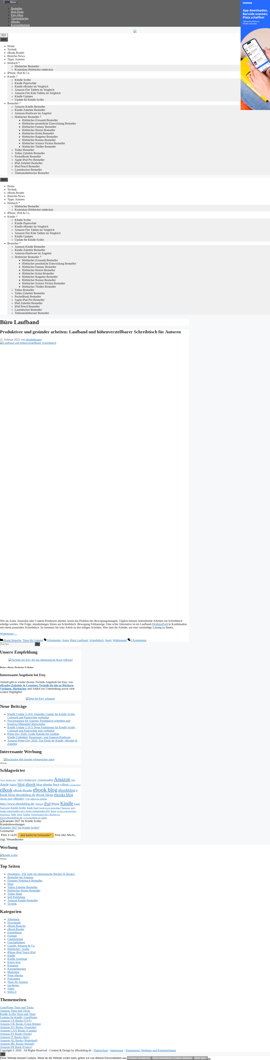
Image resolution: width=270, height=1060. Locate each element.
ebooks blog (63, 795)
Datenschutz (101, 1050)
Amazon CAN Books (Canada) (18, 1030)
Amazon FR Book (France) (16, 1047)
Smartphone (5, 814)
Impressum (116, 1050)
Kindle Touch (33, 808)
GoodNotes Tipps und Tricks (17, 1007)
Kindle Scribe (18, 807)
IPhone (55, 804)
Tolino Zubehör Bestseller (30, 153)
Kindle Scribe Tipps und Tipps (17, 1014)
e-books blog (75, 785)
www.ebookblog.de (11, 817)
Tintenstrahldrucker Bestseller (32, 173)
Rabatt (53, 811)
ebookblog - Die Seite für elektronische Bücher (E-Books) (41, 874)
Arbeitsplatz (54, 640)
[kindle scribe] (9, 855)
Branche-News (16, 56)
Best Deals (17, 11)
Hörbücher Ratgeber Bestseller (40, 136)
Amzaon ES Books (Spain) (16, 1033)
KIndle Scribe (23, 79)
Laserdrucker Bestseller (28, 169)
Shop (10, 883)
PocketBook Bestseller (28, 156)
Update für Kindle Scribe (29, 99)
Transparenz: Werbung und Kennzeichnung (150, 1050)
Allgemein (13, 919)
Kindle (11, 76)
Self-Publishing (16, 897)
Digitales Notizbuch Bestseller (24, 880)
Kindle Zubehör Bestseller (30, 109)
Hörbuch (12, 63)
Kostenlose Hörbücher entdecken (34, 69)
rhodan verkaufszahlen (66, 811)
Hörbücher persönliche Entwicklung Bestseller (49, 123)
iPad (47, 804)
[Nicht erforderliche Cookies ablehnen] (209, 1058)
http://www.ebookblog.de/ (17, 804)
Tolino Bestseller (24, 149)
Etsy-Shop (17, 15)
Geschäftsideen (16, 942)
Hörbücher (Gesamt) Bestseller (40, 120)
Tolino (19, 814)
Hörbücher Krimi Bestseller (38, 133)
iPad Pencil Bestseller (27, 166)
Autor (65, 640)
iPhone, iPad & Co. (18, 72)
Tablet (13, 814)
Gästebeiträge (15, 939)
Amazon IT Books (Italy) (14, 1037)
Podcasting (13, 978)
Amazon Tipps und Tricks (15, 1010)
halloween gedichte (38, 799)
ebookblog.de (25, 795)
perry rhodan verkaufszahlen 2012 (35, 811)
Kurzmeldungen (20, 25)
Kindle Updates (24, 96)
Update (26, 814)
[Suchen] (37, 644)
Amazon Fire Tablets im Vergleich (34, 89)
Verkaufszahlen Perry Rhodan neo (45, 814)
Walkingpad (120, 640)
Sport (108, 640)
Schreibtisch (96, 640)
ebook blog (45, 790)
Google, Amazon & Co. (21, 945)
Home (11, 46)
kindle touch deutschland (50, 808)
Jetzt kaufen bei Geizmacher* (36, 835)
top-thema (13, 985)
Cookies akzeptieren (139, 1058)
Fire (28, 799)
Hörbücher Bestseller (27, 66)
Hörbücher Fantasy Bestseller (39, 126)
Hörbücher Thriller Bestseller (39, 146)
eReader (18, 798)
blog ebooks (44, 784)
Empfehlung (14, 932)
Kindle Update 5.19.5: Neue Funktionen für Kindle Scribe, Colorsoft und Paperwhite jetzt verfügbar (41, 729)
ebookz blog (6, 798)
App (73, 780)
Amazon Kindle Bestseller (30, 106)
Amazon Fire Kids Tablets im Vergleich (38, 93)
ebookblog (66, 790)
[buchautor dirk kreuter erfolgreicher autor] (29, 759)
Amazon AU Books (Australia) (18, 1027)
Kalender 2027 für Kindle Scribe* (20, 827)
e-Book (64, 784)
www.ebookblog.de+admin (35, 818)
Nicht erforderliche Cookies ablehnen (172, 1058)
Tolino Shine (14, 893)
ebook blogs (44, 795)
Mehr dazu (200, 1058)
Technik (12, 49)
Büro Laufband (79, 640)
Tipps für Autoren (33, 640)
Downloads (14, 922)
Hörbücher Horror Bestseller (38, 130)
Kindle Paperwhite (25, 83)
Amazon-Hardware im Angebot (33, 113)
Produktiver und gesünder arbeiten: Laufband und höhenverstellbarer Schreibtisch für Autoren (90, 331)
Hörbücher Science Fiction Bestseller (43, 143)
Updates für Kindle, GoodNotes (18, 1017)
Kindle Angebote (17, 958)
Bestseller (16, 8)
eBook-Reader (15, 52)
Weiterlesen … (8, 633)
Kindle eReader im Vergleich (31, 86)
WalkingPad (160, 624)
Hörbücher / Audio (18, 949)
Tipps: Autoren (16, 59)
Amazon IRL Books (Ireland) (17, 1043)
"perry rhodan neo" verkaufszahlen (35, 779)
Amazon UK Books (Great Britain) (20, 1024)
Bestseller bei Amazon (20, 877)
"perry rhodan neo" (8, 780)
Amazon (62, 779)
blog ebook (26, 784)
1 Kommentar (138, 640)
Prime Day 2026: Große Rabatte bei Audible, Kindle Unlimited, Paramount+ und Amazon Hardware (39, 735)
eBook (6, 790)
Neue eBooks (15, 975)
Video (10, 988)
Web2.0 (11, 991)
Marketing (65, 808)
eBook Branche (12, 640)
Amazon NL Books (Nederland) (18, 1040)
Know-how (14, 962)
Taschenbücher (19, 18)
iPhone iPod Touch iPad (21, 952)
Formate (12, 935)
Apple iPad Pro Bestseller (29, 159)
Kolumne (12, 965)
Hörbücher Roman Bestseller (39, 140)
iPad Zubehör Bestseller (28, 163)
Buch (56, 784)
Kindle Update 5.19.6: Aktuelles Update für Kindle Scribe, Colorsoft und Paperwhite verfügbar (41, 716)
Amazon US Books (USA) (15, 1020)
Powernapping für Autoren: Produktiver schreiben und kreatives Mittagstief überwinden (38, 722)
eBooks (15, 21)
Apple (4, 784)
